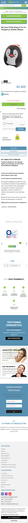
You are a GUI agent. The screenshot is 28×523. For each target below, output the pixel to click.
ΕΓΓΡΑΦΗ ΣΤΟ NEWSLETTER (14, 427)
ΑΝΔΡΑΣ (3, 451)
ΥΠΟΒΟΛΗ (20, 129)
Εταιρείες (3, 482)
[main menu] (26, 2)
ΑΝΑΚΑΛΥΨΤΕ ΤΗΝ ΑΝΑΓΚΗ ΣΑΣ (8, 467)
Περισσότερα (14, 520)
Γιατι (14, 279)
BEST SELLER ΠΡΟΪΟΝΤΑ (14, 21)
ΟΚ (14, 411)
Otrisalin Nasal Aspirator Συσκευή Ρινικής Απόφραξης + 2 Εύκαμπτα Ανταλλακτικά (12, 251)
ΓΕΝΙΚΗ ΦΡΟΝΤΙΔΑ (5, 458)
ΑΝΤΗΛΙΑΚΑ (4, 462)
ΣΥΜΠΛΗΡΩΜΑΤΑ (5, 455)
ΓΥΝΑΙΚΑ (3, 449)
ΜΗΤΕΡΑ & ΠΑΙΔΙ (5, 453)
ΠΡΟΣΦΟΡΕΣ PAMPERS (14, 16)
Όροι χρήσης (4, 473)
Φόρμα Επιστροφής (5, 484)
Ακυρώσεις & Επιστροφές (7, 477)
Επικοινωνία (4, 480)
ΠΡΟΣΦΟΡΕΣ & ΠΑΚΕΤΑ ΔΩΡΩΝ (8, 464)
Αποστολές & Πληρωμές (7, 475)
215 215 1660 (8, 499)
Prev (1, 243)
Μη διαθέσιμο (13, 104)
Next (26, 243)
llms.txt (3, 486)
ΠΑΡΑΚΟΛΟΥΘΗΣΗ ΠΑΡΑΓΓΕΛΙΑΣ (14, 388)
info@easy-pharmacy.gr (12, 504)
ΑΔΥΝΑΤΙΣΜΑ (4, 460)
